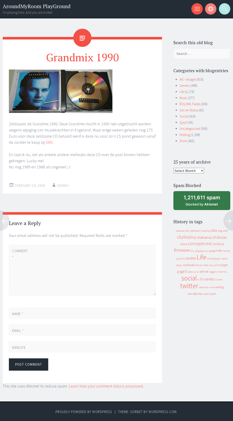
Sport (183, 122)
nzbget (223, 265)
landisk (191, 258)
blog (220, 230)
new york (213, 265)
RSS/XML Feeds (190, 104)
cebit (225, 230)
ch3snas (220, 237)
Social (184, 116)
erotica (218, 243)
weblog (219, 287)
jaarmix (180, 258)
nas (205, 265)
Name (17, 314)
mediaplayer (213, 258)
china (183, 244)
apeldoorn (195, 230)
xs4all (206, 293)
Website (19, 347)
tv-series (207, 279)
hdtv (219, 251)
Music (183, 98)
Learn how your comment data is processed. (106, 386)
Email (18, 331)
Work (183, 141)
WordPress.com (163, 412)
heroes (226, 250)
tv (199, 279)
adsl (187, 230)
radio (190, 271)
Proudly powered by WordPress (84, 412)
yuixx (213, 294)
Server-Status (189, 110)
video (212, 287)
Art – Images (188, 79)
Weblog (185, 135)
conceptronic (200, 243)
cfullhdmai (204, 237)
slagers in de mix (218, 271)
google (213, 250)
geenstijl (204, 250)
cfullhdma (186, 237)
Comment (19, 254)
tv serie (218, 279)
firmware (182, 250)
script (196, 271)
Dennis (63, 185)
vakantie (203, 287)
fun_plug (195, 250)
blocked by (206, 202)
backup (206, 230)
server (204, 271)
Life (182, 92)
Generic (185, 85)
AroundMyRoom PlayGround (37, 6)
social (189, 278)
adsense (180, 230)
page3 (182, 271)
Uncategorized (190, 128)
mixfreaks (189, 265)
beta (214, 230)
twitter (189, 286)
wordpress (195, 293)
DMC (49, 142)
